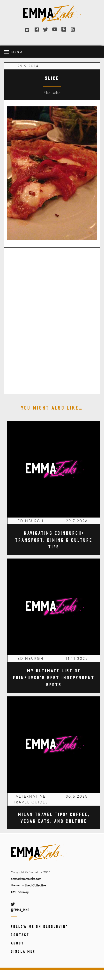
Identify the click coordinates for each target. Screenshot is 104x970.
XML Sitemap (20, 892)
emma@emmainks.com (26, 879)
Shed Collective (35, 885)
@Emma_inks (20, 910)
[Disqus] (52, 317)
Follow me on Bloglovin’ (39, 926)
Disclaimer (23, 951)
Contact (20, 934)
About (17, 943)
